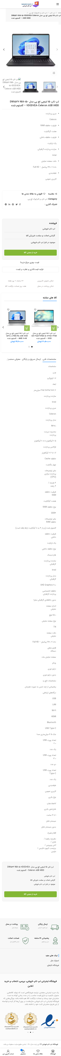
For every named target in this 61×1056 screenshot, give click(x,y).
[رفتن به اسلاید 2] (30, 1032)
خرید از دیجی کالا (30, 252)
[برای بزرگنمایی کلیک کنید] (54, 73)
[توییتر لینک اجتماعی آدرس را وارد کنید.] (16, 204)
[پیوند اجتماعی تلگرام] (6, 204)
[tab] (49, 359)
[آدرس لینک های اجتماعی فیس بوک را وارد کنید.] (19, 204)
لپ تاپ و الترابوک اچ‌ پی (37, 13)
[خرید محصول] (27, 328)
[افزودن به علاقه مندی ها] (35, 309)
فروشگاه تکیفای (53, 965)
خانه (59, 13)
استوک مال (55, 960)
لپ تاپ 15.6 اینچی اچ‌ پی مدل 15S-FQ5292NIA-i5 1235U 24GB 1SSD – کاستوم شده (44, 336)
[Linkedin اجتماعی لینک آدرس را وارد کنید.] (9, 204)
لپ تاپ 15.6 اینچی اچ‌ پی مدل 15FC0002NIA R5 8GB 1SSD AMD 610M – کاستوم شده (17, 336)
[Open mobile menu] (57, 4)
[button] (5, 1021)
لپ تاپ (52, 13)
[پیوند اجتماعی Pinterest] (13, 204)
